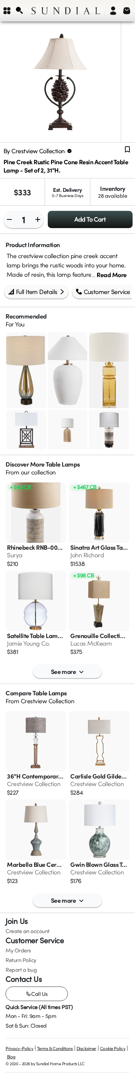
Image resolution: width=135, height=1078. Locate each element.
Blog (11, 1057)
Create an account (28, 931)
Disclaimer (86, 1048)
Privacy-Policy (19, 1048)
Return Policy (21, 960)
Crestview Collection (47, 701)
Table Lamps (63, 464)
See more (63, 671)
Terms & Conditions (55, 1048)
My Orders (18, 950)
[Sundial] (65, 11)
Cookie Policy (113, 1048)
